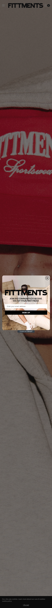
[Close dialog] (47, 278)
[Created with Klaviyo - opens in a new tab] (25, 331)
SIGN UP (26, 312)
